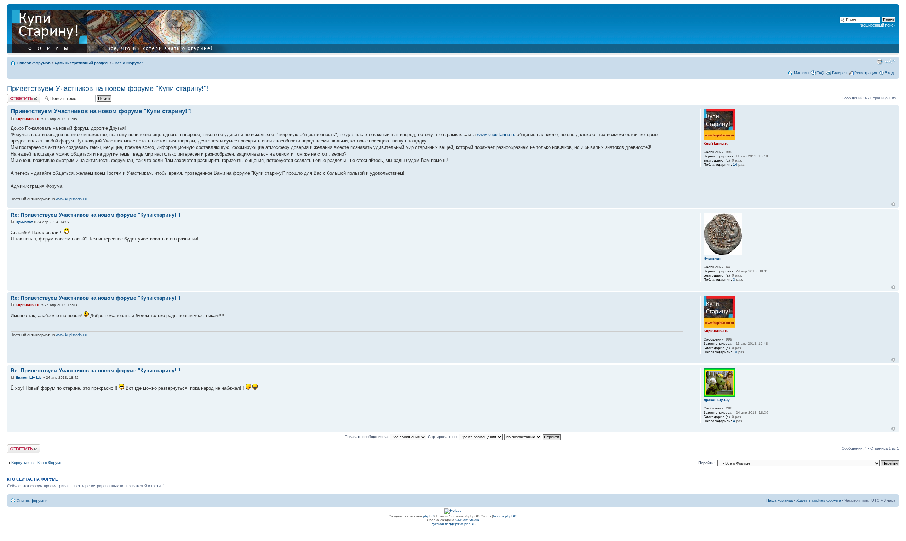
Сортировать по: (443, 437)
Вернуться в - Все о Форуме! (37, 462)
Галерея (839, 73)
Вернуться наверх (893, 204)
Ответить (15, 96)
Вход (889, 73)
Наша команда (779, 500)
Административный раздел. (81, 63)
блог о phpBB (504, 516)
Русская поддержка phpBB (453, 524)
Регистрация (865, 73)
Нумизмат (24, 222)
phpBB (428, 516)
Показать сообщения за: (367, 437)
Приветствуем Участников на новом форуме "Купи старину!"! (107, 88)
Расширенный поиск (877, 25)
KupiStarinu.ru (28, 119)
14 (735, 165)
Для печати (879, 61)
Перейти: (706, 463)
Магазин (801, 73)
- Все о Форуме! (127, 63)
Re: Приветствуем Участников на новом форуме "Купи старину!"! (95, 215)
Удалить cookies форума (818, 500)
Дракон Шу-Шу (29, 377)
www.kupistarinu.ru (496, 134)
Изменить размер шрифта (890, 61)
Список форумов (34, 63)
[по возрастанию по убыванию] (532, 437)
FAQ (820, 73)
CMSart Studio (467, 520)
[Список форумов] (123, 29)
